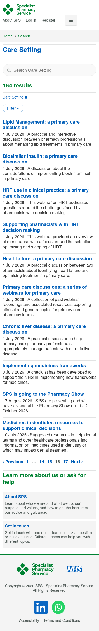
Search (24, 35)
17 (65, 461)
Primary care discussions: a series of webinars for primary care (45, 289)
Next (76, 461)
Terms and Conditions (61, 620)
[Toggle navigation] (71, 20)
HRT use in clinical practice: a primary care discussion (46, 193)
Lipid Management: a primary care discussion (41, 124)
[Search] (9, 70)
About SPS (12, 20)
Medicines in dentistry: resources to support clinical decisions (43, 425)
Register (48, 20)
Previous (13, 461)
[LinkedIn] (41, 607)
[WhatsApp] (58, 607)
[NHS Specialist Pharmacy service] (19, 9)
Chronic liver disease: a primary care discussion (44, 329)
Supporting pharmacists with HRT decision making (41, 227)
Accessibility (29, 620)
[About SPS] (49, 505)
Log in (31, 20)
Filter (12, 108)
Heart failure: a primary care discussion (47, 258)
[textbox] (49, 70)
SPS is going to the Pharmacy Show (43, 393)
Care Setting (13, 97)
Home (8, 35)
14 (41, 461)
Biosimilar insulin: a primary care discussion (40, 159)
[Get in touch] (49, 534)
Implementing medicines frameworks (44, 365)
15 (49, 461)
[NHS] (38, 569)
